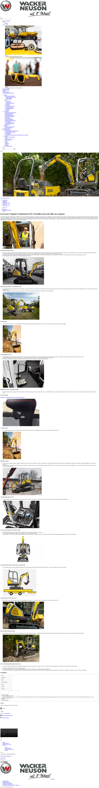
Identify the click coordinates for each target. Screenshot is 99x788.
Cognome (3, 677)
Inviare (3, 699)
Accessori (4, 204)
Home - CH (5, 207)
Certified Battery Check (9, 123)
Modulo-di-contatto (6, 88)
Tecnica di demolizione (10, 106)
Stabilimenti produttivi (9, 139)
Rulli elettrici (7, 117)
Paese (2, 684)
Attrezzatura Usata (6, 128)
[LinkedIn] (6, 762)
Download (7, 145)
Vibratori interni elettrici (9, 113)
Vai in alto (53, 779)
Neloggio (5, 125)
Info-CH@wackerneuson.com (5, 756)
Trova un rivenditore (6, 20)
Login (4, 742)
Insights (6, 142)
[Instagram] (2, 762)
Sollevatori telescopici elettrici (10, 120)
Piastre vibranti (9, 99)
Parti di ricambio (8, 132)
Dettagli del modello (6, 203)
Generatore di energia (9, 107)
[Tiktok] (7, 762)
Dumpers (8, 104)
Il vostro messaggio (5, 694)
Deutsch (7, 93)
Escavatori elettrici (8, 118)
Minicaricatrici (7, 105)
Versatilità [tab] (6, 397)
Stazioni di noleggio (8, 127)
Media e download (6, 205)
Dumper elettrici (8, 121)
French (10, 93)
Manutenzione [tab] (11, 397)
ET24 (4, 211)
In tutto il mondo (6, 89)
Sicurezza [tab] (19, 397)
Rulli (6, 100)
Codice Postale (4, 682)
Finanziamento (7, 133)
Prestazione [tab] (2, 397)
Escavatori (8, 101)
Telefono (3, 688)
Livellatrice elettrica (8, 114)
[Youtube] (5, 762)
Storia (6, 138)
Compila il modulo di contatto (7, 715)
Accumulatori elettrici (10, 108)
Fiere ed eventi (7, 140)
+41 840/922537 (7, 713)
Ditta (2, 679)
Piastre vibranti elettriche (9, 116)
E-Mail (2, 686)
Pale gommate (8, 102)
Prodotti (5, 94)
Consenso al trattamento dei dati (7, 695)
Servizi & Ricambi (7, 129)
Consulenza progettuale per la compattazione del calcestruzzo (17, 134)
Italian (13, 93)
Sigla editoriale (5, 780)
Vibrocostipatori (9, 98)
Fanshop (6, 23)
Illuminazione (7, 109)
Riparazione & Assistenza (10, 131)
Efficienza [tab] (23, 397)
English (4, 93)
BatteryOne (7, 124)
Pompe (7, 110)
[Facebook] (3, 762)
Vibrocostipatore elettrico (9, 115)
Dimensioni (5, 202)
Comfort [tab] (15, 397)
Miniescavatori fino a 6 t (7, 210)
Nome (2, 675)
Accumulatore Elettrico (10, 122)
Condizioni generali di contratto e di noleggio (11, 785)
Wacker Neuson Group (7, 744)
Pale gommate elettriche (9, 119)
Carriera (4, 90)
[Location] (1, 762)
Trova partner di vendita (4, 198)
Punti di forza (5, 199)
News (6, 141)
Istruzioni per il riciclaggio (7, 784)
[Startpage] (25, 16)
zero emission (6, 111)
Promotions (7, 143)
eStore (6, 22)
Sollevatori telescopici (10, 103)
